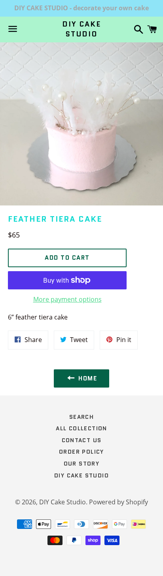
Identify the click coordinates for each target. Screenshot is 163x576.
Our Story (82, 464)
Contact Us (82, 440)
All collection (81, 428)
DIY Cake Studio (81, 29)
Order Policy (81, 452)
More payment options (67, 299)
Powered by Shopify (118, 502)
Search (81, 417)
